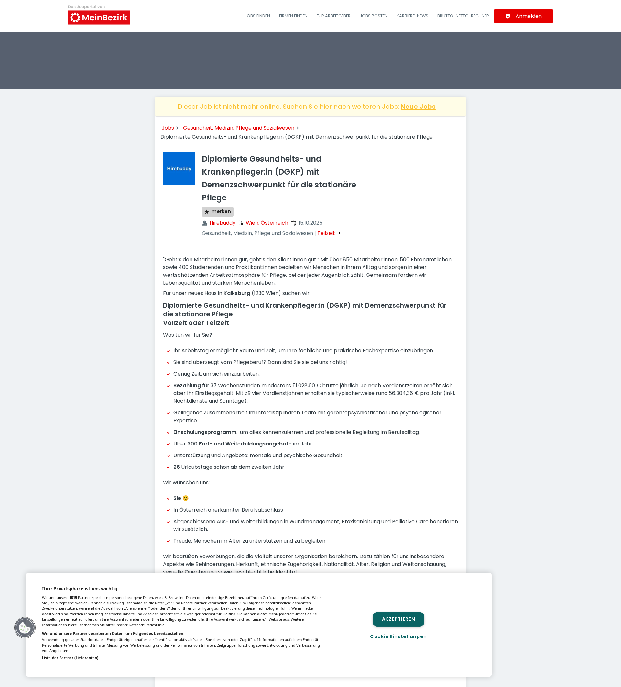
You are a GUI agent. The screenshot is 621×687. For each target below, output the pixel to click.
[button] (25, 627)
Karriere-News (412, 15)
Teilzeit (326, 233)
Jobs (168, 127)
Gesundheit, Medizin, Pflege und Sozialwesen (238, 127)
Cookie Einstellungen (398, 636)
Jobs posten (373, 15)
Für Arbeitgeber (334, 15)
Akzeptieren (398, 619)
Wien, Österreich (267, 223)
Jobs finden (257, 15)
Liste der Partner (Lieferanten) (70, 657)
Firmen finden (293, 15)
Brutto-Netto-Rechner (463, 15)
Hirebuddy (222, 223)
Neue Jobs (418, 106)
